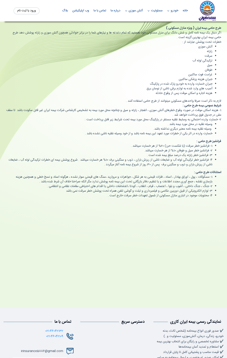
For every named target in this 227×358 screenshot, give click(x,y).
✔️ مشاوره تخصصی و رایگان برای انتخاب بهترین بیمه (190, 341)
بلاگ (65, 10)
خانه (185, 10)
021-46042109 (54, 336)
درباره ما (115, 10)
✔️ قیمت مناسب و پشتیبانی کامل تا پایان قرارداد (193, 352)
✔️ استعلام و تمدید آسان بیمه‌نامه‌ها (201, 347)
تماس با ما (100, 10)
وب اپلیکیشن (80, 10)
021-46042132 (54, 331)
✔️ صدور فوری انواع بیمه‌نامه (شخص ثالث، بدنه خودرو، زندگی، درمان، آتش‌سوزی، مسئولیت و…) (193, 333)
